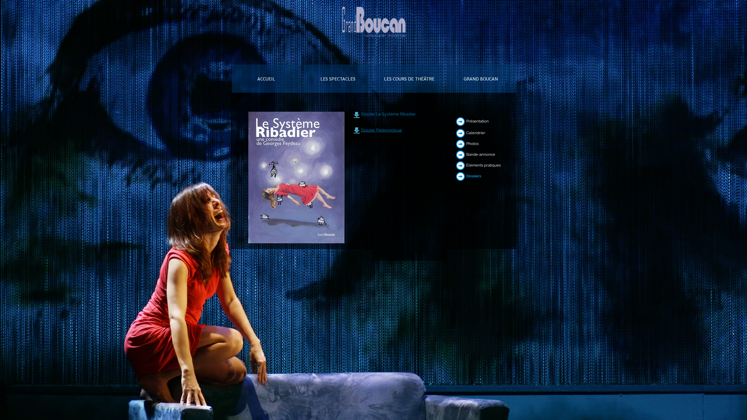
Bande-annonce (480, 154)
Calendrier (475, 133)
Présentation (477, 121)
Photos (472, 143)
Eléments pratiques (483, 165)
